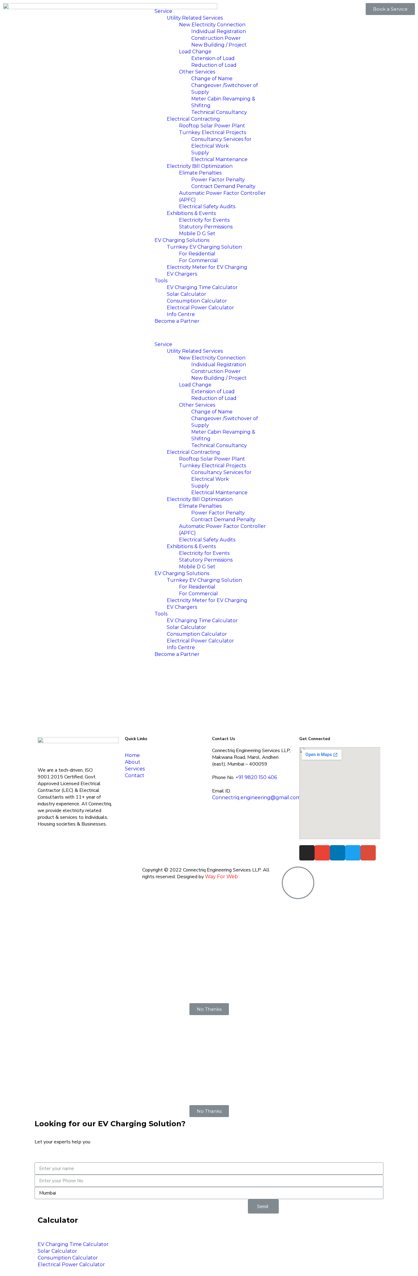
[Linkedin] (337, 852)
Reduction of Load (214, 65)
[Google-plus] (368, 852)
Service (163, 11)
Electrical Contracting (193, 119)
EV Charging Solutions (182, 240)
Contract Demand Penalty (223, 186)
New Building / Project (219, 45)
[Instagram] (307, 852)
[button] (208, 332)
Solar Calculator (186, 294)
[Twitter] (352, 852)
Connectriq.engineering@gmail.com (256, 797)
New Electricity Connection (212, 25)
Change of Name (212, 78)
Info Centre (181, 314)
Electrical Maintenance (219, 159)
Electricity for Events (204, 220)
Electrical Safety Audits (207, 206)
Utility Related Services (195, 18)
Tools (161, 281)
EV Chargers (182, 274)
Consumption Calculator (197, 301)
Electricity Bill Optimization (200, 166)
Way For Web (221, 876)
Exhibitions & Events (191, 213)
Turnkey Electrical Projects (212, 132)
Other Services (197, 72)
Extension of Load (213, 58)
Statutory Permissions (206, 227)
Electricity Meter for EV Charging (207, 267)
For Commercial (198, 260)
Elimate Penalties (200, 173)
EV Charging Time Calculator (202, 287)
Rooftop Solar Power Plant (212, 126)
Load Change (195, 52)
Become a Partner (177, 321)
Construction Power (216, 38)
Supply (200, 153)
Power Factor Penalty (218, 180)
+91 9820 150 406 (256, 777)
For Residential (197, 254)
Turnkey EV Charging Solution (204, 247)
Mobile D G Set (197, 233)
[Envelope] (322, 852)
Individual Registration (218, 31)
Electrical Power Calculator (200, 308)
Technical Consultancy (219, 112)
